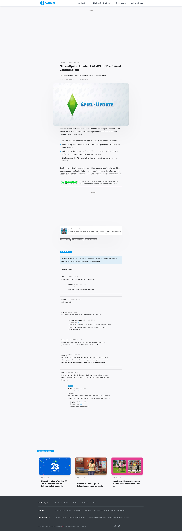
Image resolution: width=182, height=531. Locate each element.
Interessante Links (44, 517)
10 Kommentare (83, 79)
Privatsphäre (87, 510)
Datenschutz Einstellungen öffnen (104, 510)
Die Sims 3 (76, 503)
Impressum (77, 510)
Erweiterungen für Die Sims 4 (78, 517)
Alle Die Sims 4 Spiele (77, 239)
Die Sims (93, 503)
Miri (79, 391)
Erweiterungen (121, 3)
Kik (78, 322)
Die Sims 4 (107, 3)
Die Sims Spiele (43, 503)
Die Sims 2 (85, 503)
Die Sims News (83, 3)
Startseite (63, 62)
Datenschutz (121, 510)
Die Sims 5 (97, 3)
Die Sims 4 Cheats (60, 517)
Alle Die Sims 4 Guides (91, 239)
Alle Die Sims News (65, 239)
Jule (79, 287)
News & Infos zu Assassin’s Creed (118, 517)
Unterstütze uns (60, 510)
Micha (81, 404)
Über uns (41, 510)
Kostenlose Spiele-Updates (97, 517)
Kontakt (69, 510)
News (70, 62)
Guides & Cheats (137, 3)
